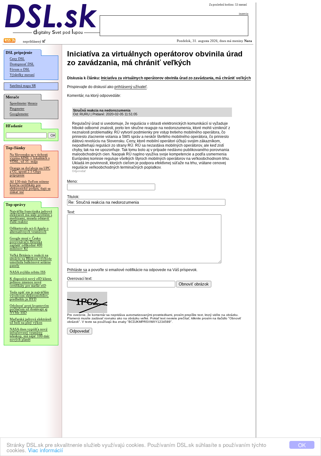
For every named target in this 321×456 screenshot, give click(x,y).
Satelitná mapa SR (23, 85)
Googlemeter (19, 114)
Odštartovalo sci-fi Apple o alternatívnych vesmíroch (29, 230)
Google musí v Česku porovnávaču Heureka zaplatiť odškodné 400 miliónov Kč (26, 243)
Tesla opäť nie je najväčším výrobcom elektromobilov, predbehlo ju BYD (29, 296)
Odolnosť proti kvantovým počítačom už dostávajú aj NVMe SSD (29, 309)
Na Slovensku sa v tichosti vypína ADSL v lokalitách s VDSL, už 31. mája (30, 158)
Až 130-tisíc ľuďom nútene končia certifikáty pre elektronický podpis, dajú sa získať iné (30, 187)
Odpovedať (79, 171)
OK (302, 445)
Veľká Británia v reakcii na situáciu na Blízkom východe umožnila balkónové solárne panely (31, 260)
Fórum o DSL (20, 69)
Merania (32, 103)
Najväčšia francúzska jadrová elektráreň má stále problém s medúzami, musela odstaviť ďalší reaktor (31, 216)
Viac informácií (45, 450)
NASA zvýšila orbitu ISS (27, 272)
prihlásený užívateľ (130, 87)
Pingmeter (17, 108)
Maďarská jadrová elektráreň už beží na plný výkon (30, 320)
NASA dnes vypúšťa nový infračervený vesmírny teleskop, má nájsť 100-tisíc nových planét (30, 334)
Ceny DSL (17, 58)
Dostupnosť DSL (22, 64)
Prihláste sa (77, 270)
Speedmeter (18, 103)
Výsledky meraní (22, 74)
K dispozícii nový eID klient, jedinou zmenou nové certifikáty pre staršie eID (31, 282)
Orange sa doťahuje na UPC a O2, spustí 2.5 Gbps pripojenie (30, 171)
